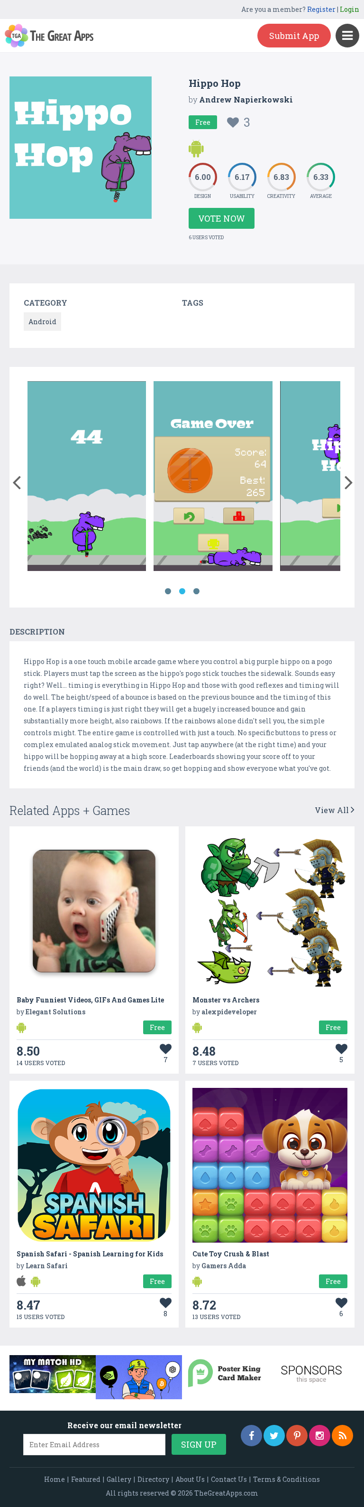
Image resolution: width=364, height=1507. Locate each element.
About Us (190, 1479)
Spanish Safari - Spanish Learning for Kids (90, 1253)
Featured (85, 1479)
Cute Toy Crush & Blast (230, 1253)
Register (321, 9)
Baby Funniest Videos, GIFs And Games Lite (90, 999)
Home (54, 1479)
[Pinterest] (297, 1435)
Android (42, 321)
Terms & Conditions (286, 1479)
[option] (87, 477)
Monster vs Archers (225, 999)
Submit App (294, 35)
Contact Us (229, 1479)
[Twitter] (274, 1435)
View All (333, 810)
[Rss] (342, 1435)
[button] (16, 480)
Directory (153, 1479)
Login (349, 9)
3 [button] (196, 591)
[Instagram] (319, 1435)
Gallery (119, 1479)
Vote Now (221, 218)
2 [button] (182, 591)
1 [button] (168, 591)
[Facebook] (251, 1435)
